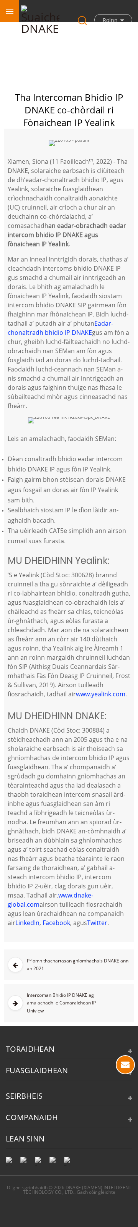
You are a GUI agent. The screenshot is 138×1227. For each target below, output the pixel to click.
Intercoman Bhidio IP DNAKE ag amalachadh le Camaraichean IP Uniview (61, 1003)
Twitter (97, 923)
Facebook (56, 923)
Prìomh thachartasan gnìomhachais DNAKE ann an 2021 (77, 964)
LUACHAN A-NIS (125, 1064)
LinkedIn (27, 923)
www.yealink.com (100, 694)
